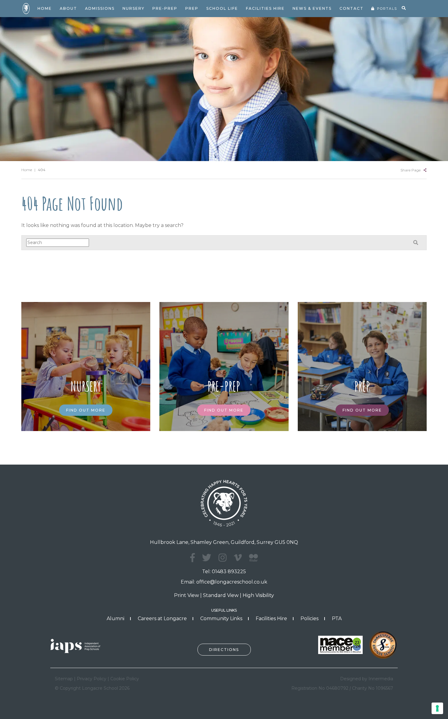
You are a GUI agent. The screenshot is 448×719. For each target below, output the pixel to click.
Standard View (221, 595)
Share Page (410, 170)
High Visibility (258, 595)
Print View (186, 595)
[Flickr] (253, 561)
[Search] (403, 8)
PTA (337, 618)
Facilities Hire (271, 618)
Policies (309, 618)
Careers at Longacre (162, 618)
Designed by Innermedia (366, 678)
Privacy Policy (91, 678)
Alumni (115, 618)
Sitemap (64, 678)
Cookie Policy (124, 678)
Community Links (221, 618)
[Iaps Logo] (77, 646)
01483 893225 (229, 571)
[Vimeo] (238, 557)
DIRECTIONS (224, 649)
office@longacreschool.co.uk (231, 582)
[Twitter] (206, 557)
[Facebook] (192, 557)
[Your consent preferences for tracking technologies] (437, 708)
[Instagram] (222, 557)
